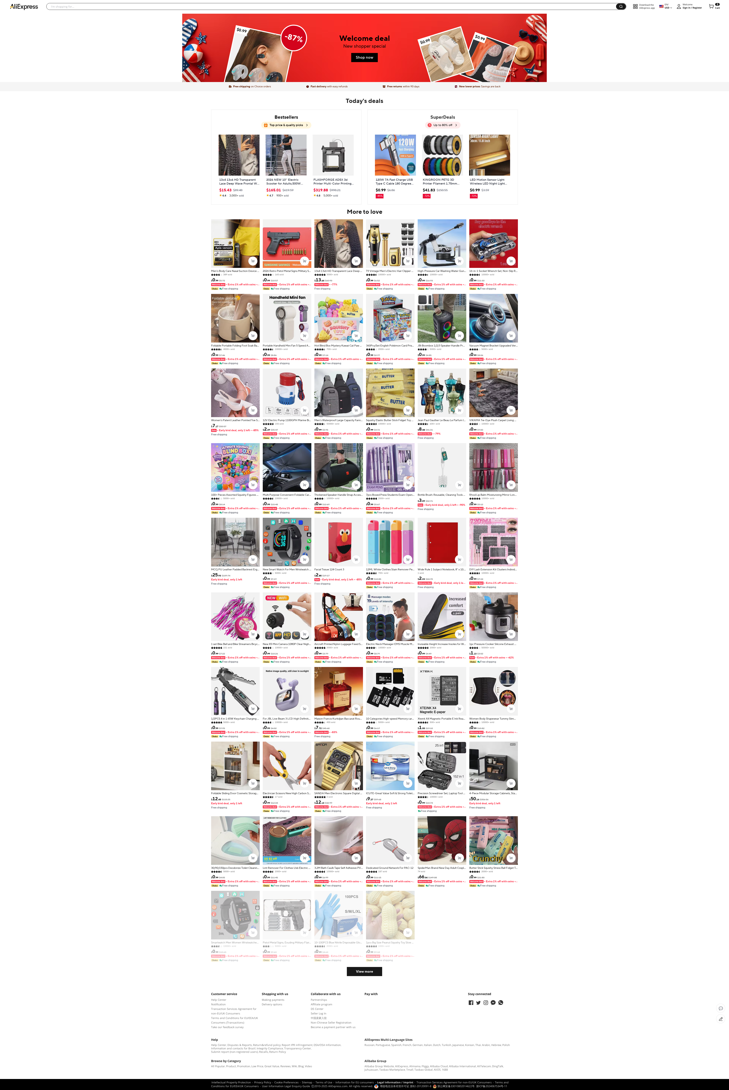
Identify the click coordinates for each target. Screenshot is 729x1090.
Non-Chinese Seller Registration (331, 1022)
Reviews (285, 1066)
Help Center (218, 1000)
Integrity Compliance (270, 1048)
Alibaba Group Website (379, 1066)
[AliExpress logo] (24, 6)
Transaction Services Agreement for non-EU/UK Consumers (454, 1082)
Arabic (486, 1045)
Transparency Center (297, 1048)
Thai (478, 1045)
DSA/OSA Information (327, 1045)
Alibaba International (462, 1066)
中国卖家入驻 (319, 1018)
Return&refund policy (267, 1045)
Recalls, (264, 1052)
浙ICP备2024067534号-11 (491, 1086)
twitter (478, 1003)
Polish (506, 1045)
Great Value (271, 1066)
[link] (259, 61)
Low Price (257, 1066)
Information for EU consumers (354, 1082)
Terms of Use (324, 1082)
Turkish (446, 1045)
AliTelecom (484, 1066)
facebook (471, 1003)
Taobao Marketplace (392, 1069)
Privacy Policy (262, 1082)
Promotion (243, 1066)
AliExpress (401, 1066)
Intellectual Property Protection (231, 1082)
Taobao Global (423, 1069)
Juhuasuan (371, 1069)
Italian (428, 1045)
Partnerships (319, 1000)
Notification (218, 1004)
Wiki (294, 1066)
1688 (445, 1069)
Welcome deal (364, 38)
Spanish (396, 1045)
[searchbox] (332, 6)
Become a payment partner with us (333, 1027)
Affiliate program (321, 1004)
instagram (486, 1003)
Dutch (437, 1045)
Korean (469, 1045)
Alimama (415, 1066)
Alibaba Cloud (439, 1066)
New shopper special (364, 46)
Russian (369, 1045)
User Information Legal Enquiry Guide (286, 1086)
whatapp (501, 1003)
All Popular (218, 1066)
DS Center (317, 1009)
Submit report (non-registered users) (234, 1052)
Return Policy (277, 1052)
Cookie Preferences (286, 1082)
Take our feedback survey (227, 1027)
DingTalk (497, 1066)
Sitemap (307, 1082)
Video (308, 1066)
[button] (621, 6)
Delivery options (272, 1004)
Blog (301, 1066)
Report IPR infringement (297, 1045)
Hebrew (496, 1045)
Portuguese (383, 1045)
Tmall (409, 1069)
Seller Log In (318, 1013)
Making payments (273, 1000)
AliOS (437, 1069)
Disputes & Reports (239, 1045)
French (407, 1045)
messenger (493, 1003)
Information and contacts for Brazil (233, 1048)
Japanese (458, 1045)
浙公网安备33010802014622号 (456, 1086)
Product (231, 1066)
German (418, 1045)
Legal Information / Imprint (395, 1082)
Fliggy (425, 1066)
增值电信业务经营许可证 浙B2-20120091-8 (405, 1086)
